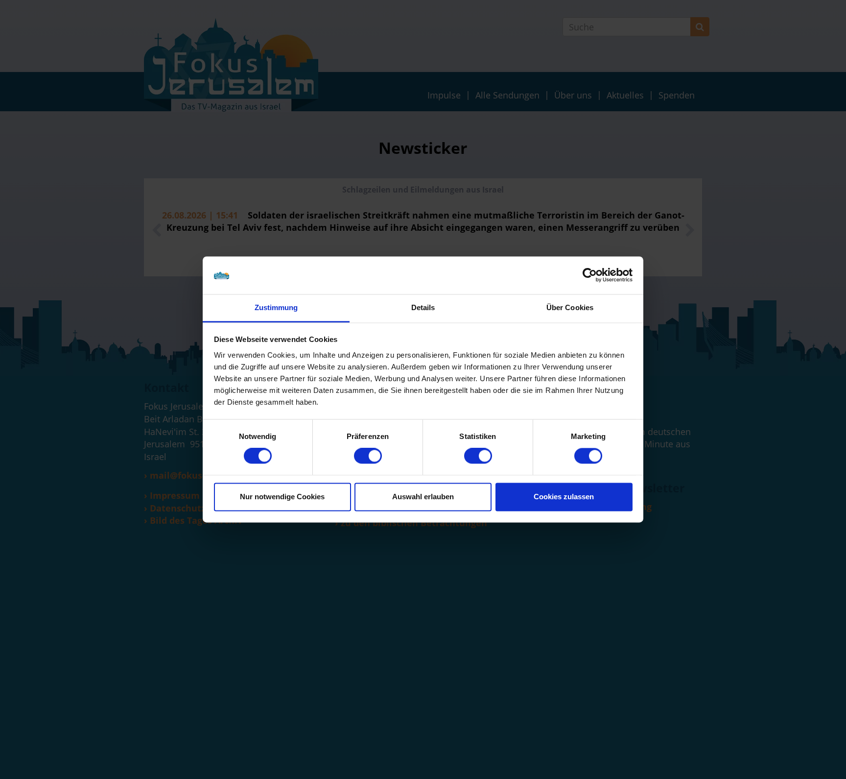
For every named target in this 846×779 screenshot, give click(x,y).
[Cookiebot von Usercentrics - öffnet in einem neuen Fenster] (590, 275)
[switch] (368, 456)
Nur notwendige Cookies (282, 496)
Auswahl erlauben (423, 496)
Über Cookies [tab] (569, 307)
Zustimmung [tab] (276, 307)
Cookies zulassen (564, 496)
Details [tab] (423, 307)
